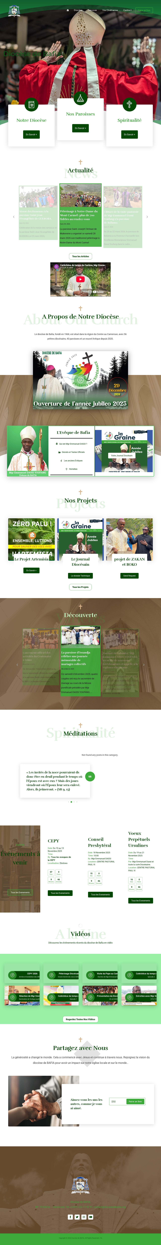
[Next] (147, 217)
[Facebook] (70, 1217)
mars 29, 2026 (24, 223)
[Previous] (14, 217)
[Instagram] (83, 1217)
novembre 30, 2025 (109, 668)
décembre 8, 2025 (28, 668)
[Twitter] (77, 1217)
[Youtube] (90, 1217)
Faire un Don (135, 1101)
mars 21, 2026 (65, 228)
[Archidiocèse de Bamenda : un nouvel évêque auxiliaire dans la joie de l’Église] (123, 197)
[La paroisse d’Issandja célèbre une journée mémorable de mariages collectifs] (40, 639)
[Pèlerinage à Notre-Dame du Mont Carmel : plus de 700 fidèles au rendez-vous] (38, 197)
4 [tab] (77, 802)
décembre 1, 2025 (67, 673)
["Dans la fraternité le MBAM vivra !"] (14, 11)
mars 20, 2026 (108, 223)
